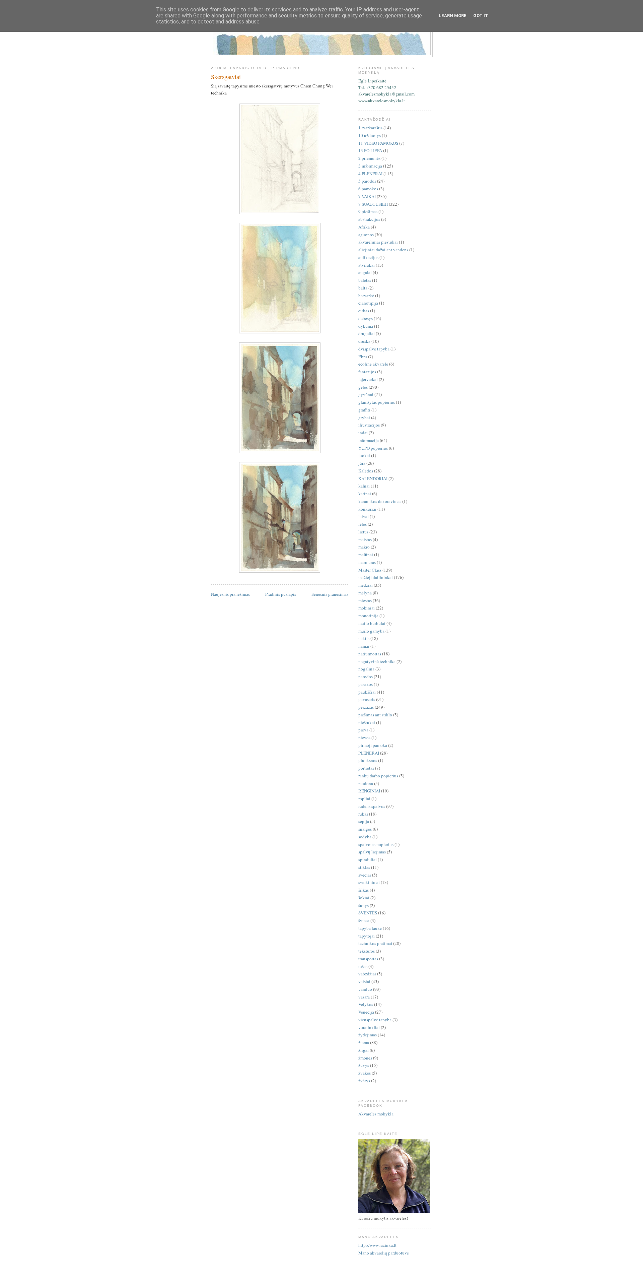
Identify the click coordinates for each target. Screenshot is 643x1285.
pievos (364, 737)
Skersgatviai (226, 77)
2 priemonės (369, 158)
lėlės (362, 524)
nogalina (366, 669)
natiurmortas (369, 654)
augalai (365, 272)
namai (363, 646)
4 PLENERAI (370, 174)
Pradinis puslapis (280, 594)
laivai (363, 516)
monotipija (368, 616)
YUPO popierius (373, 448)
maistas (365, 539)
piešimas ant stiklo (375, 715)
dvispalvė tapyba (373, 349)
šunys (363, 905)
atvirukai (366, 265)
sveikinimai (369, 882)
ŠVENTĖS (367, 913)
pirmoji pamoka (372, 745)
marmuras (367, 562)
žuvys (363, 1065)
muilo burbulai (371, 623)
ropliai (364, 798)
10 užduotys (369, 135)
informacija (368, 440)
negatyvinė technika (377, 661)
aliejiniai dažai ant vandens (383, 250)
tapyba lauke (370, 928)
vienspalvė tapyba (374, 1020)
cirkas (363, 311)
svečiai (364, 875)
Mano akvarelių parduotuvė (383, 1253)
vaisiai (364, 981)
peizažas (366, 707)
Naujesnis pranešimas (230, 594)
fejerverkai (368, 379)
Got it (480, 15)
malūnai (365, 555)
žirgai (363, 1050)
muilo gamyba (371, 631)
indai (363, 433)
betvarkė (366, 296)
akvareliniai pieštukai (378, 242)
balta (362, 288)
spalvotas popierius (376, 844)
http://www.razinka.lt (377, 1245)
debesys (365, 318)
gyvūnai (365, 394)
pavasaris (366, 699)
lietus (363, 532)
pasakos (365, 684)
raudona (365, 783)
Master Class (369, 570)
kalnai (364, 486)
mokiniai (366, 608)
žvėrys (364, 1081)
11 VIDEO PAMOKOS (378, 143)
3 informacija (370, 166)
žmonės (365, 1058)
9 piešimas (367, 211)
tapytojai (366, 936)
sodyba (364, 837)
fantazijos (367, 372)
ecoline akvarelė (373, 364)
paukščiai (367, 692)
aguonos (366, 235)
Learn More (453, 15)
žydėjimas (367, 1035)
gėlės (363, 387)
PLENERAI (368, 753)
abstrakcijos (369, 219)
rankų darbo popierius (378, 776)
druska (364, 341)
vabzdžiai (367, 974)
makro (364, 547)
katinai (364, 494)
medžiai (365, 585)
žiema (363, 1042)
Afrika (364, 227)
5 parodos (367, 181)
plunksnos (367, 760)
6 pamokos (368, 189)
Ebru (362, 357)
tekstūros (366, 951)
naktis (363, 638)
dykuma (365, 326)
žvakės (364, 1073)
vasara (364, 997)
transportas (368, 959)
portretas (366, 768)
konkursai (367, 509)
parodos (365, 676)
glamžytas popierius (376, 402)
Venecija (366, 1012)
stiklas (364, 867)
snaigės (365, 829)
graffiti (364, 410)
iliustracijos (369, 425)
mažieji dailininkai (375, 577)
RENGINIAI (369, 791)
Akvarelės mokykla (376, 1114)
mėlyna (365, 593)
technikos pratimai (375, 943)
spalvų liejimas (372, 852)
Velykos (365, 1004)
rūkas (363, 814)
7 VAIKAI (367, 196)
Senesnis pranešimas (329, 594)
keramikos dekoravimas (379, 501)
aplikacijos (368, 257)
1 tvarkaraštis (370, 128)
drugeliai (366, 333)
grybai (364, 417)
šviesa (363, 920)
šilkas (363, 890)
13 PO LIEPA (370, 150)
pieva (363, 730)
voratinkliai (369, 1027)
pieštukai (366, 722)
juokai (364, 455)
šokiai (363, 898)
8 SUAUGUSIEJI (373, 204)
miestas (365, 600)
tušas (362, 966)
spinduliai (367, 859)
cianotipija (368, 303)
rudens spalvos (371, 806)
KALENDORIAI (372, 478)
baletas (364, 280)
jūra (361, 463)
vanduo (365, 989)
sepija (363, 821)
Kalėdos (365, 471)
